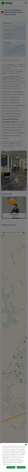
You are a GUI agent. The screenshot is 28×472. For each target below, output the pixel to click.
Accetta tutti (21, 467)
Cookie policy (8, 464)
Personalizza (11, 467)
